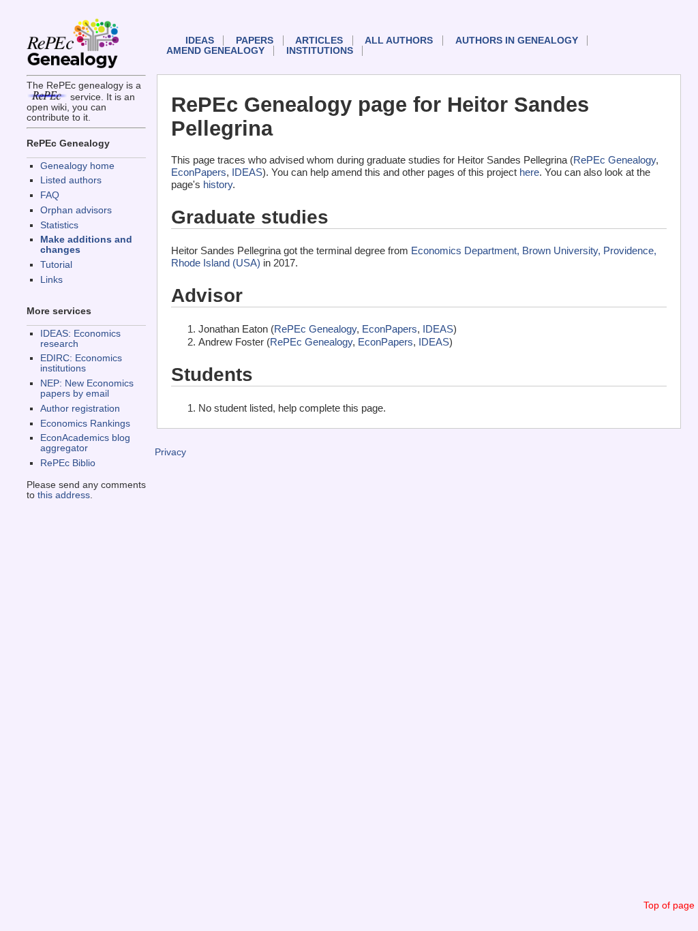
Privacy (170, 452)
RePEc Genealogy (614, 160)
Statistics (59, 225)
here (529, 172)
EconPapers (198, 172)
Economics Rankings (85, 423)
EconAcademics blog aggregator (85, 443)
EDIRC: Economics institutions (81, 363)
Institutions (319, 51)
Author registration (80, 408)
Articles (319, 40)
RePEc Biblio (67, 463)
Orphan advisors (76, 210)
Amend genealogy (215, 51)
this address (63, 495)
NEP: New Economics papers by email (87, 388)
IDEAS (199, 40)
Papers (254, 40)
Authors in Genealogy (516, 40)
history (217, 184)
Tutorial (56, 265)
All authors (399, 40)
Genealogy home (77, 166)
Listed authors (71, 180)
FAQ (49, 195)
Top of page (669, 905)
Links (51, 280)
